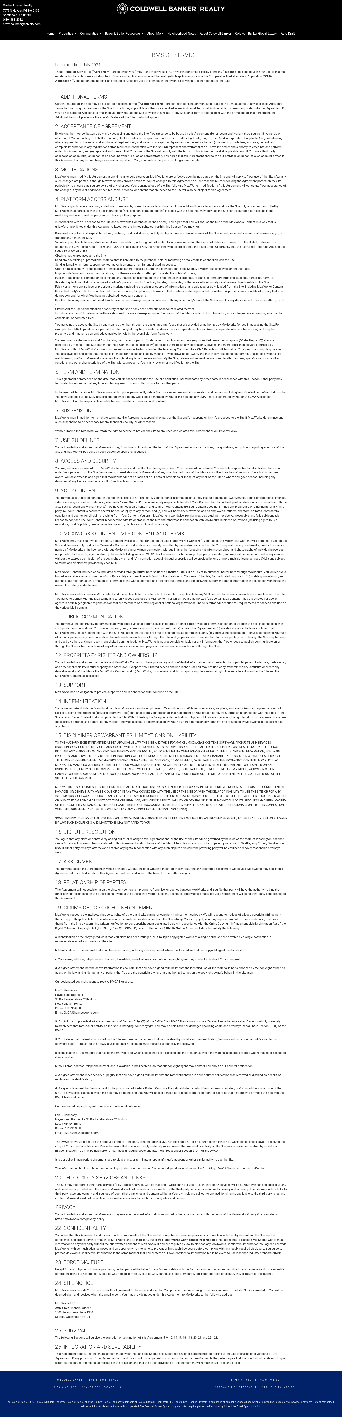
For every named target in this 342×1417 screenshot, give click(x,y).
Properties (68, 36)
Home (50, 33)
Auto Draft (288, 33)
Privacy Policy (267, 1380)
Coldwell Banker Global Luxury (256, 33)
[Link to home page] (171, 9)
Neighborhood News (181, 33)
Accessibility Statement (236, 1387)
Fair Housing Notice (277, 1387)
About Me (155, 36)
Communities (91, 36)
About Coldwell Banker (215, 33)
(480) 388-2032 (13, 19)
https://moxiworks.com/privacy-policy (79, 1219)
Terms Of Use (240, 1380)
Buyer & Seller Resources (124, 36)
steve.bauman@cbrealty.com (22, 24)
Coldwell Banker (71, 1380)
